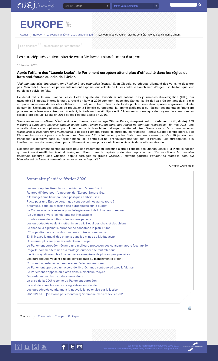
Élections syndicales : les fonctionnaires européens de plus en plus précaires (78, 254)
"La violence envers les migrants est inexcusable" (60, 214)
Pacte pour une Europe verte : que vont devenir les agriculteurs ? (71, 201)
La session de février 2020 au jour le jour (70, 34)
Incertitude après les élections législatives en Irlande (62, 285)
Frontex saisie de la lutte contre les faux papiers (59, 219)
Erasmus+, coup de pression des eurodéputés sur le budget (67, 205)
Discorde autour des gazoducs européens (55, 276)
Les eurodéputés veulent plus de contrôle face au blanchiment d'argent (74, 258)
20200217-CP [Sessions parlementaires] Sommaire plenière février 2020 (76, 294)
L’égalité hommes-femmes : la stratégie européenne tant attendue (71, 250)
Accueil (24, 34)
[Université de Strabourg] (193, 347)
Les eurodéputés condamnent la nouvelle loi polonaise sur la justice (72, 289)
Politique (73, 316)
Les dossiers (28, 45)
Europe (37, 34)
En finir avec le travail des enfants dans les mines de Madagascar (71, 236)
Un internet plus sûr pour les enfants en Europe (58, 241)
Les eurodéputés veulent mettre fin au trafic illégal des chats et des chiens (76, 223)
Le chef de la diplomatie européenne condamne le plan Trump (68, 228)
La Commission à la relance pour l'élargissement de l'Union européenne (75, 210)
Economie (44, 316)
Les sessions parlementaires (61, 45)
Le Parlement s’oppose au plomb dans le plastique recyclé (66, 272)
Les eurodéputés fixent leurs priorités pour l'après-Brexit (64, 188)
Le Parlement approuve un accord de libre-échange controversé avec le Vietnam (81, 267)
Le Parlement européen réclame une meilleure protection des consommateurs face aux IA (87, 245)
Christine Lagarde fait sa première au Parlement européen (66, 263)
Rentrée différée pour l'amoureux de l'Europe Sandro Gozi (66, 192)
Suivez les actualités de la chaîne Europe (68, 24)
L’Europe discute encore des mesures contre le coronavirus (67, 232)
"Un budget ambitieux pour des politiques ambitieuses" (63, 197)
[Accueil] (36, 6)
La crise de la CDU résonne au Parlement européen (62, 280)
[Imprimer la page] (190, 307)
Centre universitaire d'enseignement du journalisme (129, 348)
